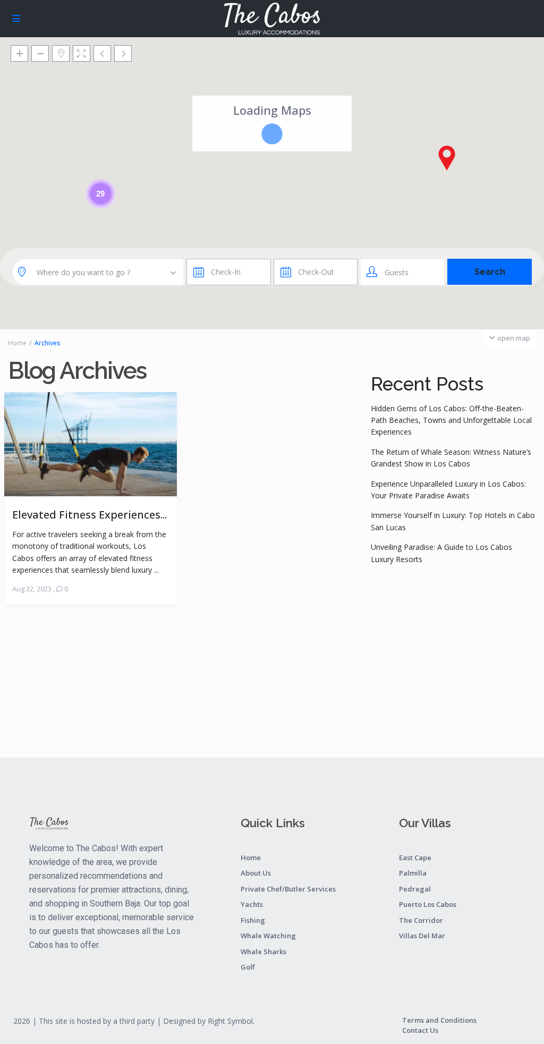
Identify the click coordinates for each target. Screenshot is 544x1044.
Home (17, 342)
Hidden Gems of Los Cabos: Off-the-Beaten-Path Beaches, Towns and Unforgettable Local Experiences (451, 420)
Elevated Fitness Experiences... (89, 514)
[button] (447, 157)
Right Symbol (230, 1021)
